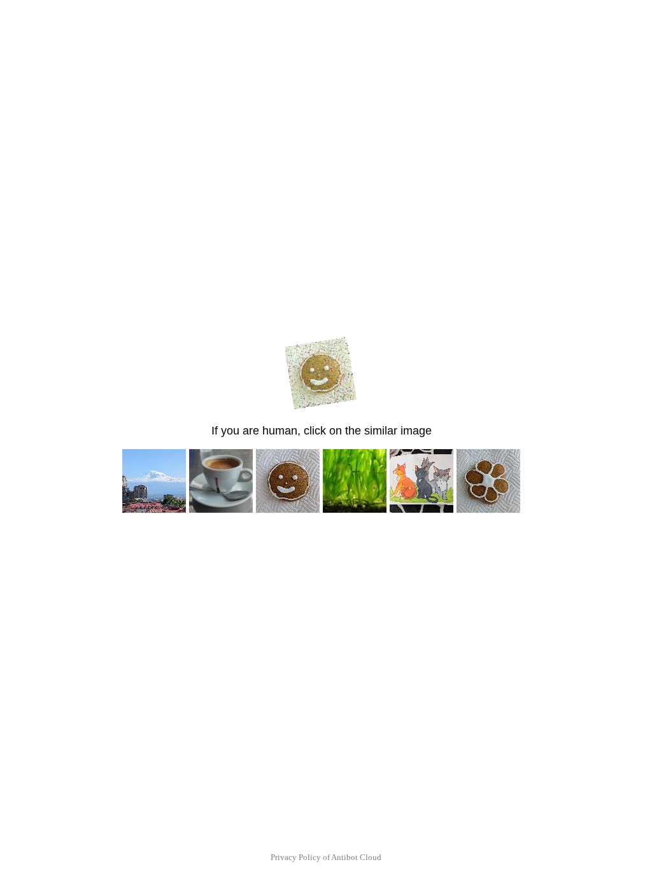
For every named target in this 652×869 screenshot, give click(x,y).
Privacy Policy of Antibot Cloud (326, 857)
